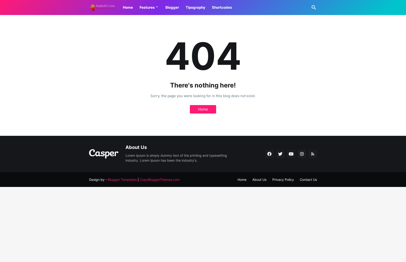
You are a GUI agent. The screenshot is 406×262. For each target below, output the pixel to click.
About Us (259, 180)
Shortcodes (222, 7)
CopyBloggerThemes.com (160, 180)
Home (128, 7)
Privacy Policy (283, 180)
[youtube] (291, 154)
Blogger (172, 7)
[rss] (312, 154)
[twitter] (280, 154)
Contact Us (308, 180)
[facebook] (269, 154)
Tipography (195, 7)
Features (147, 7)
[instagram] (302, 154)
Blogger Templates (122, 180)
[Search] (313, 7)
